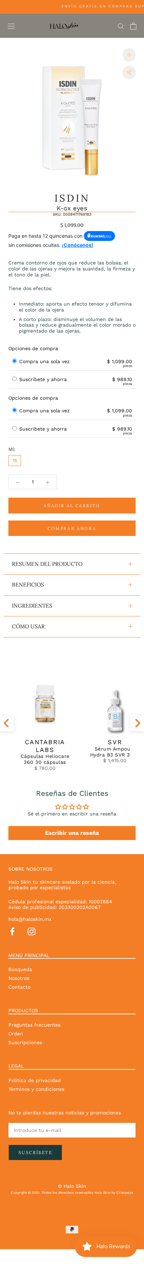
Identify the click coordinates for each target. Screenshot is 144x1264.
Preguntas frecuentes (34, 1025)
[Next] (137, 723)
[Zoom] (129, 54)
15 (15, 460)
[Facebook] (12, 931)
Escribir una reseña (72, 833)
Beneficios (28, 584)
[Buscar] (121, 26)
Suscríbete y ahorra (44, 379)
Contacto (19, 987)
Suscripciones (25, 1042)
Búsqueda (20, 969)
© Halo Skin (72, 1186)
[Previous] (7, 723)
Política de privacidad (34, 1080)
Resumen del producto (47, 564)
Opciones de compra (33, 348)
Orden (15, 1033)
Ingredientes (32, 605)
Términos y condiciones (36, 1089)
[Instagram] (31, 931)
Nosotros (18, 978)
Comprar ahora (72, 528)
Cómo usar (28, 626)
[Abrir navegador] (11, 26)
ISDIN (72, 198)
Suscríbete (35, 1152)
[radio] (14, 361)
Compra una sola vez (44, 361)
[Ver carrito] (133, 26)
